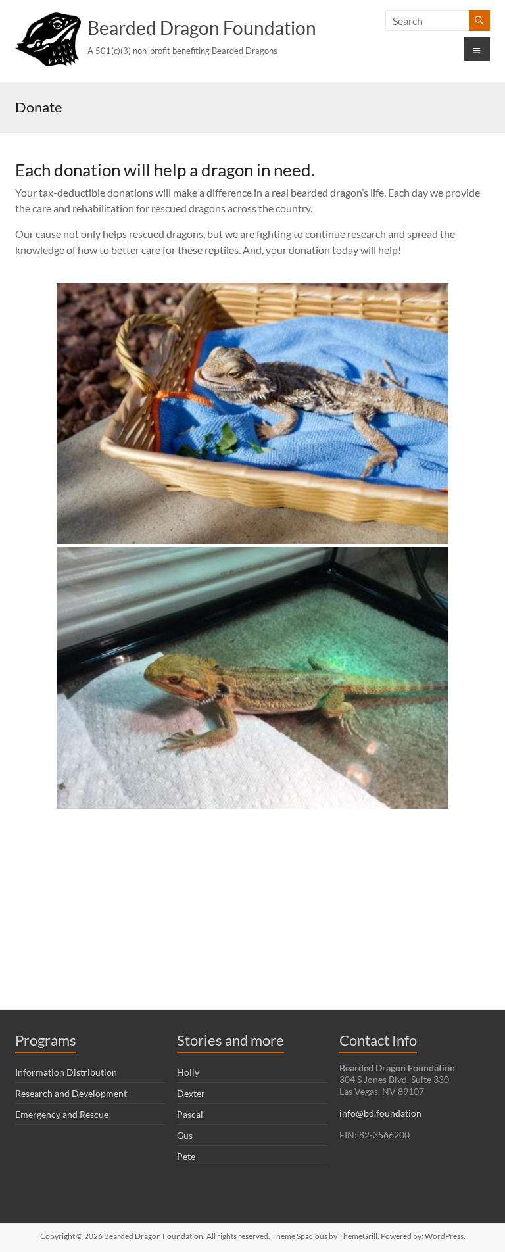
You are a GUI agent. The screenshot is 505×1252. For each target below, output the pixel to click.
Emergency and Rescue (61, 1114)
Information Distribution (66, 1072)
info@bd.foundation (380, 1113)
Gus (185, 1135)
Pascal (190, 1114)
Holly (188, 1072)
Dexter (191, 1093)
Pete (186, 1156)
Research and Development (71, 1093)
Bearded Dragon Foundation (201, 27)
